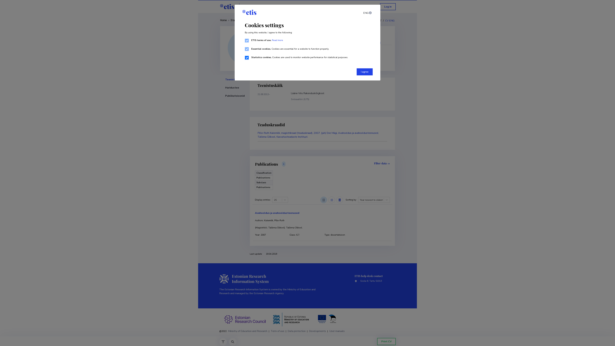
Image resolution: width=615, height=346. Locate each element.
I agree (365, 72)
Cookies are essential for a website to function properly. (290, 48)
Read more (277, 40)
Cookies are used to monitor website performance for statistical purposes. (299, 57)
